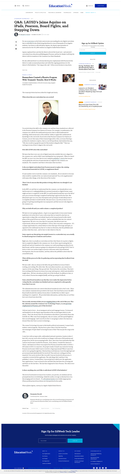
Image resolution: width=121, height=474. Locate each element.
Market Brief (90, 12)
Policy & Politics (40, 12)
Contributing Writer (34, 396)
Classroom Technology (22, 18)
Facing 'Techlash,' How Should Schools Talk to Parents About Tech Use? (87, 67)
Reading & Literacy (27, 74)
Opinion (75, 12)
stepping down (51, 301)
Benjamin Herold (25, 34)
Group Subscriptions (79, 458)
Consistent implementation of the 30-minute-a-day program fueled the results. (38, 83)
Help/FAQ (60, 456)
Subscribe (101, 5)
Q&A (32, 18)
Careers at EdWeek (46, 463)
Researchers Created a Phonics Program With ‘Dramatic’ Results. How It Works (39, 78)
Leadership (29, 12)
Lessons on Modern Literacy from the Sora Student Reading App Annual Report (90, 90)
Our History (44, 456)
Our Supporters (45, 461)
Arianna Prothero (83, 72)
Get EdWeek (78, 451)
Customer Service (62, 458)
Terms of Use (56, 468)
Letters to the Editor (63, 453)
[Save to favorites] (16, 45)
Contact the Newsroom (63, 461)
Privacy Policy (66, 468)
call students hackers (49, 379)
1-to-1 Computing (56, 408)
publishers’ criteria (59, 158)
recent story (30, 41)
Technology (67, 12)
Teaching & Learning (54, 12)
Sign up (75, 440)
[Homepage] (60, 6)
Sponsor (81, 85)
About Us (44, 451)
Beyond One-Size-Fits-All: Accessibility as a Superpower (90, 105)
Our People (44, 458)
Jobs (81, 12)
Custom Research (95, 463)
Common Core (34, 408)
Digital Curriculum (45, 408)
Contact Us (61, 451)
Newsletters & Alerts (79, 456)
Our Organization (46, 453)
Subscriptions (78, 453)
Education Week (43, 396)
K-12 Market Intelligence (96, 461)
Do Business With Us (96, 451)
